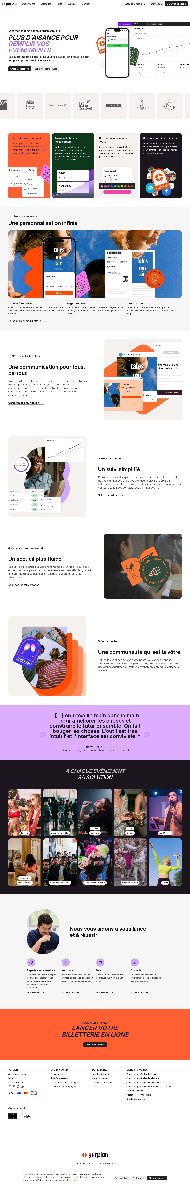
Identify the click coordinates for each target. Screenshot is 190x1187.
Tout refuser (138, 1178)
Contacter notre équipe (46, 69)
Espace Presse (15, 1082)
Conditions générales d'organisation (143, 1082)
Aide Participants (100, 1074)
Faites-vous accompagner (63, 1086)
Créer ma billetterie (176, 4)
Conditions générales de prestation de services (149, 1086)
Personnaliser (121, 1178)
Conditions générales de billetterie (142, 1078)
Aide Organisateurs (60, 1078)
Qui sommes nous (17, 1074)
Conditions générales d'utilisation (142, 1074)
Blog (10, 1078)
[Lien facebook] (18, 1086)
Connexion (156, 4)
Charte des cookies (135, 1099)
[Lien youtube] (22, 1086)
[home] (10, 4)
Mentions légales (134, 1090)
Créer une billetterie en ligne (64, 1082)
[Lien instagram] (14, 1086)
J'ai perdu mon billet (102, 1082)
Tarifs (59, 4)
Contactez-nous (58, 1074)
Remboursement (100, 1078)
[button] (28, 4)
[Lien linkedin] (9, 1086)
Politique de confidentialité (139, 1095)
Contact (86, 4)
